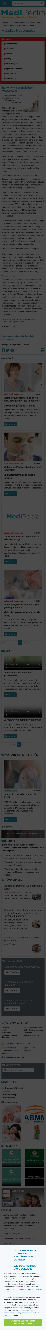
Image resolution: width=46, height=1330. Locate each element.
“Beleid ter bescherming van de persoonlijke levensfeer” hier (21, 1312)
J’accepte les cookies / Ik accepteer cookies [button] (23, 1322)
